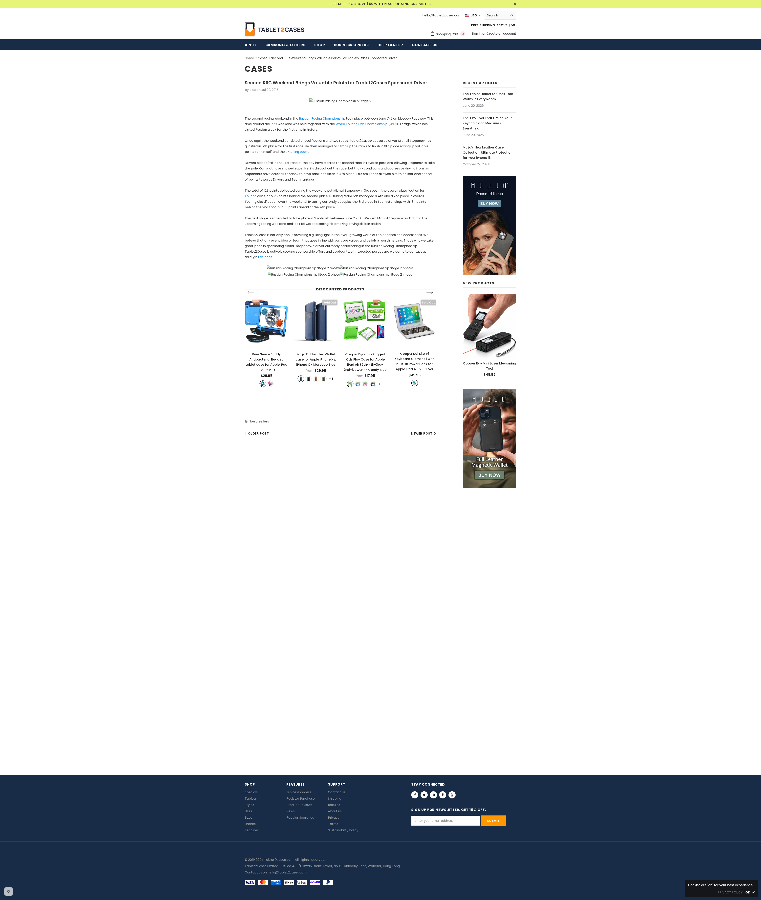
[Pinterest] (442, 794)
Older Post (258, 433)
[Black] (308, 379)
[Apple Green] (350, 384)
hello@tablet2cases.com (287, 872)
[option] (266, 343)
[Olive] (323, 379)
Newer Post (421, 433)
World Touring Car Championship (361, 124)
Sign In (477, 33)
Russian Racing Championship (322, 118)
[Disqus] (380, 591)
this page (265, 257)
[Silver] (415, 383)
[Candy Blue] (358, 384)
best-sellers (259, 421)
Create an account (501, 33)
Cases (262, 58)
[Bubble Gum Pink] (365, 384)
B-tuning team (297, 151)
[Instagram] (433, 794)
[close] (515, 4)
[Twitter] (424, 794)
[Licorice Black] (373, 384)
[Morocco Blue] (301, 379)
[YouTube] (452, 794)
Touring (250, 196)
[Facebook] (414, 794)
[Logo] (274, 29)
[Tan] (316, 379)
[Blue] (263, 384)
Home (249, 58)
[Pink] (270, 384)
